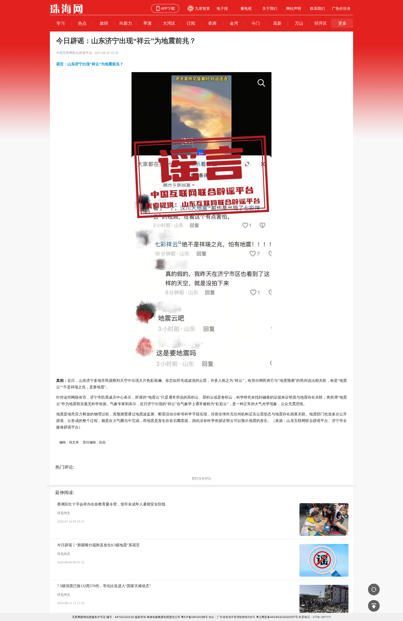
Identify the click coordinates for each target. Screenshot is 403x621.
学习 (60, 23)
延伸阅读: (64, 492)
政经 (104, 23)
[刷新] (374, 589)
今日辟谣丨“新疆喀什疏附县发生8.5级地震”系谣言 (98, 545)
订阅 (191, 23)
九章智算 (202, 8)
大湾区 (169, 23)
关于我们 (269, 8)
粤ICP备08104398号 (194, 617)
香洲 (212, 23)
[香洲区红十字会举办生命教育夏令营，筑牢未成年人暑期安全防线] (323, 519)
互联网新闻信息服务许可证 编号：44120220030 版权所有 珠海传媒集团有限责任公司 (126, 617)
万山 (299, 23)
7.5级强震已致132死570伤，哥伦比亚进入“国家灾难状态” (104, 586)
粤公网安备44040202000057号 (277, 617)
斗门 (255, 23)
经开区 (320, 23)
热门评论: (64, 467)
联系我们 (317, 8)
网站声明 (293, 8)
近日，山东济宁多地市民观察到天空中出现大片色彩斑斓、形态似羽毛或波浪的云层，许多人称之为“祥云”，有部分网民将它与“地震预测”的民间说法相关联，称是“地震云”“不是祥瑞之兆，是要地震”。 (201, 384)
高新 (277, 23)
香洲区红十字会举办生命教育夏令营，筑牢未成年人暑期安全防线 (111, 504)
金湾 (234, 23)
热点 (82, 23)
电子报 (222, 8)
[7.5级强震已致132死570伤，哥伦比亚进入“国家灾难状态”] (323, 601)
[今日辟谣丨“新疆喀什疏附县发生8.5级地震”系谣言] (323, 560)
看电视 (246, 8)
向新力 (125, 23)
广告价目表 (341, 8)
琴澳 (147, 23)
